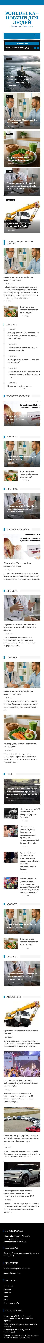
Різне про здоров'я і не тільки (22, 26)
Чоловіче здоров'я (11, 1303)
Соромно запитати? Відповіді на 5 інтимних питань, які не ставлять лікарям (23, 374)
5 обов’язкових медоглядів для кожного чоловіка (18, 48)
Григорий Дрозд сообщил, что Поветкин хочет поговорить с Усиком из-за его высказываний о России (30, 861)
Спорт (6, 1296)
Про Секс (9, 171)
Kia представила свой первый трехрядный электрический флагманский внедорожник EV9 (19, 1193)
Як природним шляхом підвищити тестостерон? (29, 310)
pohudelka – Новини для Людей (22, 18)
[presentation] (35, 48)
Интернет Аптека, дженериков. (16, 1253)
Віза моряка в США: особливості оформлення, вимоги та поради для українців (23, 335)
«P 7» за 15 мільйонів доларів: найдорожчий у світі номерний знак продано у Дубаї (21, 1083)
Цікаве (9, 58)
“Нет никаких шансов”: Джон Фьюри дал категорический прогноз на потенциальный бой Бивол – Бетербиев (29, 835)
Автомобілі (10, 200)
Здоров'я (9, 96)
